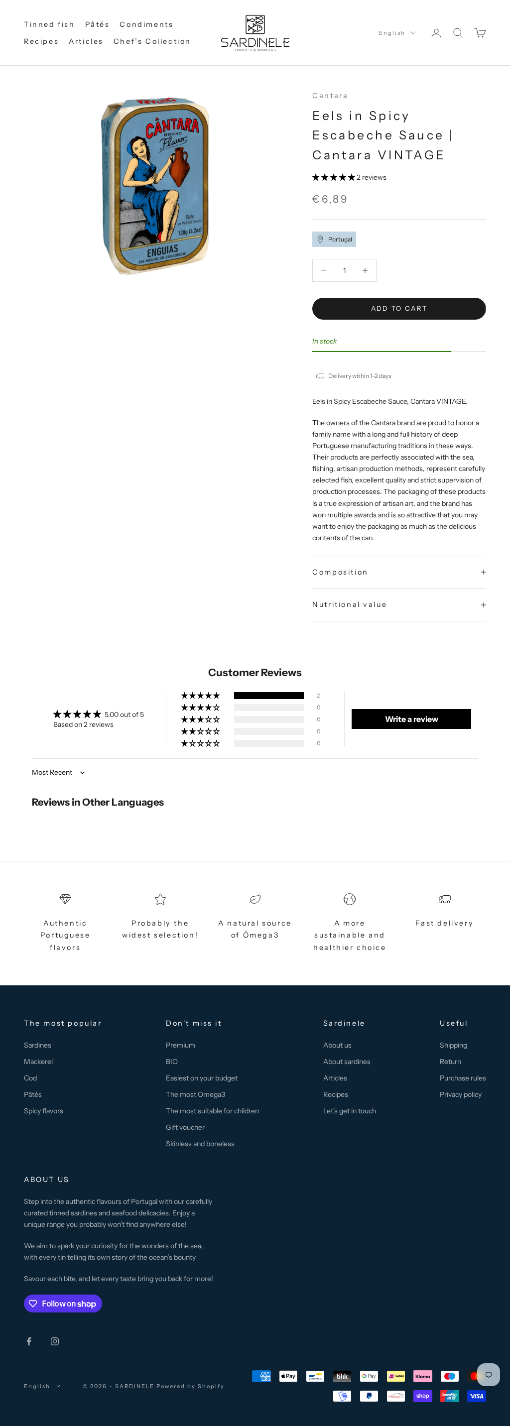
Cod (30, 1077)
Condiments (146, 24)
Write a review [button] (411, 719)
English (392, 32)
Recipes (41, 41)
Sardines (37, 1045)
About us (337, 1045)
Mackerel (38, 1061)
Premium (180, 1045)
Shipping (453, 1045)
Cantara (330, 95)
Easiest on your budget (202, 1077)
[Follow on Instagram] (55, 1341)
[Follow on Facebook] (29, 1341)
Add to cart (399, 308)
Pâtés (97, 24)
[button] (334, 177)
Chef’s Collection (152, 41)
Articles (86, 41)
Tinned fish (49, 24)
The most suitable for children (212, 1110)
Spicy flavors (43, 1110)
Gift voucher (185, 1127)
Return (450, 1061)
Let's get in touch (349, 1110)
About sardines (347, 1061)
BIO (172, 1061)
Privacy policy (461, 1094)
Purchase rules (463, 1077)
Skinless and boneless (200, 1143)
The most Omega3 (195, 1094)
